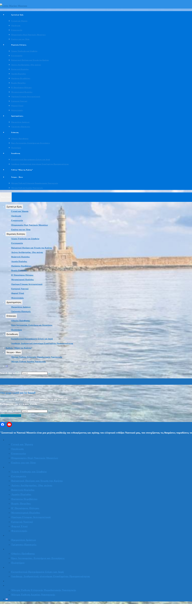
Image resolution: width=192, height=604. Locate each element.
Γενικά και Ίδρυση (19, 211)
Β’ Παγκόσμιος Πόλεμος (22, 275)
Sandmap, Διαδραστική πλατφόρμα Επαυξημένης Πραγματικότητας (42, 343)
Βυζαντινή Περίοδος (20, 257)
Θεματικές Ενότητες (16, 234)
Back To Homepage (10, 415)
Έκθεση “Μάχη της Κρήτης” (19, 348)
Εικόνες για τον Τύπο (21, 229)
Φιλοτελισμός (17, 298)
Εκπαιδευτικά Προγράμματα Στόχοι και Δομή (32, 339)
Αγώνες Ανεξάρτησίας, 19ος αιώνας (27, 252)
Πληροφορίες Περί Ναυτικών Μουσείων (29, 225)
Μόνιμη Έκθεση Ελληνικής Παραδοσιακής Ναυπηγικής (36, 357)
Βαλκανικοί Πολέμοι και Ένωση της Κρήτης (31, 248)
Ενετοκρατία (17, 243)
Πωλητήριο (16, 330)
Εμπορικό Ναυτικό (20, 289)
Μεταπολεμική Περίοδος (22, 279)
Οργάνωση (16, 216)
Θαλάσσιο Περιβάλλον (21, 266)
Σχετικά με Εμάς (14, 207)
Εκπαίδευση (12, 334)
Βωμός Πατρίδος (19, 270)
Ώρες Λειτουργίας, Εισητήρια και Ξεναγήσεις (31, 325)
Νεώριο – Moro (14, 352)
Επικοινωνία (17, 220)
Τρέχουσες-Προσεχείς (21, 311)
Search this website (11, 411)
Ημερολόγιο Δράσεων (21, 307)
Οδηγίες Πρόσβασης (20, 321)
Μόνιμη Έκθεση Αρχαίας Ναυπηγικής (28, 361)
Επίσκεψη (11, 316)
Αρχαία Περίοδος (19, 261)
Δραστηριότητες (14, 302)
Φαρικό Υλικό (17, 293)
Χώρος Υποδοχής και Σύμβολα (25, 239)
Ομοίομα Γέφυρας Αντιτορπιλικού (26, 284)
